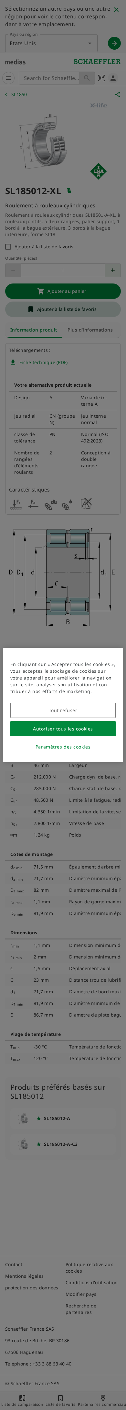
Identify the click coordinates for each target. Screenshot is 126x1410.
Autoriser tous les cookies (63, 729)
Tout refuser (63, 710)
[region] (63, 705)
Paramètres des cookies (63, 747)
